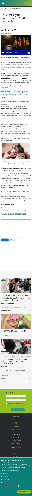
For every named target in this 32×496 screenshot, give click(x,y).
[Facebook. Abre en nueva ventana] (5, 30)
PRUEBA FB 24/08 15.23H (14, 331)
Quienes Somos (16, 420)
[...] (16, 423)
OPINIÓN (16, 457)
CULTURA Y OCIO (16, 447)
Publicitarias (6, 479)
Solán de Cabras (5, 78)
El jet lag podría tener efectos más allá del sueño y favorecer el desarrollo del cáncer (16, 298)
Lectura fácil (10, 52)
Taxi (24, 372)
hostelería (7, 208)
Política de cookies (14, 470)
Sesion (5, 482)
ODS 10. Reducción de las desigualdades (12, 372)
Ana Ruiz (3, 378)
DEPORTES (16, 450)
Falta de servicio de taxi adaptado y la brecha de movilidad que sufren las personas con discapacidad (16, 360)
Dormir (26, 307)
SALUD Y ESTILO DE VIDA (8, 303)
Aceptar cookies (24, 491)
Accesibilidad (4, 375)
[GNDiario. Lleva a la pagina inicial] (6, 3)
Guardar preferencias (10, 486)
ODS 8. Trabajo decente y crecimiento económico (14, 210)
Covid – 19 (10, 194)
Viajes (16, 307)
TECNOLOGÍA (16, 444)
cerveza (24, 78)
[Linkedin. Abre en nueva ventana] (11, 30)
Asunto (3, 218)
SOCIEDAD (4, 366)
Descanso (20, 307)
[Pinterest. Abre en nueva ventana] (15, 30)
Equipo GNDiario (5, 336)
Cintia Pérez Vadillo (6, 310)
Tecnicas (5, 473)
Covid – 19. (4, 104)
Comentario (4, 224)
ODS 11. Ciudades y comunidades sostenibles (13, 370)
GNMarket (16, 426)
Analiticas (5, 476)
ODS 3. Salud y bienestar (7, 307)
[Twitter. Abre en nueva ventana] (8, 30)
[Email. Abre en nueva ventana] (2, 30)
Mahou (2, 208)
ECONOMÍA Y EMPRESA (16, 8)
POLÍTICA (16, 437)
